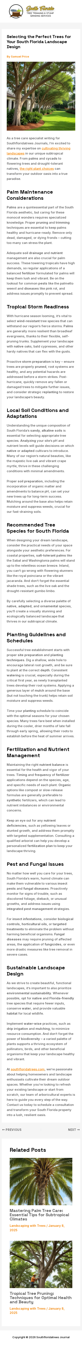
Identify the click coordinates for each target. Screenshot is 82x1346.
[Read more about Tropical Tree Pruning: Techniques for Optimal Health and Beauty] (41, 1264)
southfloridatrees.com (28, 1069)
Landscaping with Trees (28, 1225)
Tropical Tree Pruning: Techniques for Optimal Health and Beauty (41, 1298)
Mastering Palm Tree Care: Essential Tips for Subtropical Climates (39, 1215)
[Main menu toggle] (73, 11)
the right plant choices (37, 169)
